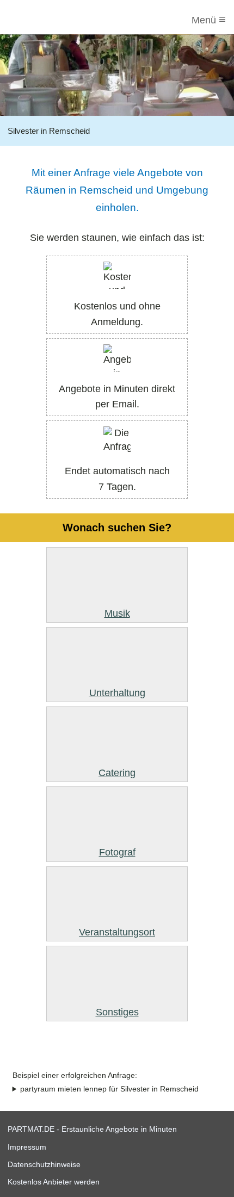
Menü (209, 19)
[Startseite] (53, 20)
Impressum (27, 1147)
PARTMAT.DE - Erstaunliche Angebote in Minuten (92, 1129)
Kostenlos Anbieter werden (54, 1181)
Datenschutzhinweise (44, 1164)
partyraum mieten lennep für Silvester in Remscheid (109, 1089)
